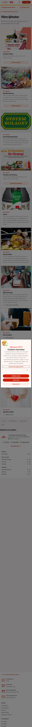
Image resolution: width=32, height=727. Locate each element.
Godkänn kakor (16, 376)
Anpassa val (16, 384)
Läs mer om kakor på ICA (16, 366)
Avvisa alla (16, 380)
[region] (16, 363)
